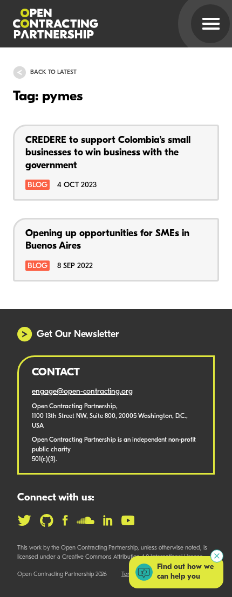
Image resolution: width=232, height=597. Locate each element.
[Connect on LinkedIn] (108, 520)
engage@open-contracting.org (82, 392)
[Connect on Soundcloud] (85, 520)
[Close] (216, 556)
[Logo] (103, 24)
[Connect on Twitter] (24, 520)
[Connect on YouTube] (128, 520)
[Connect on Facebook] (65, 520)
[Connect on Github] (46, 520)
